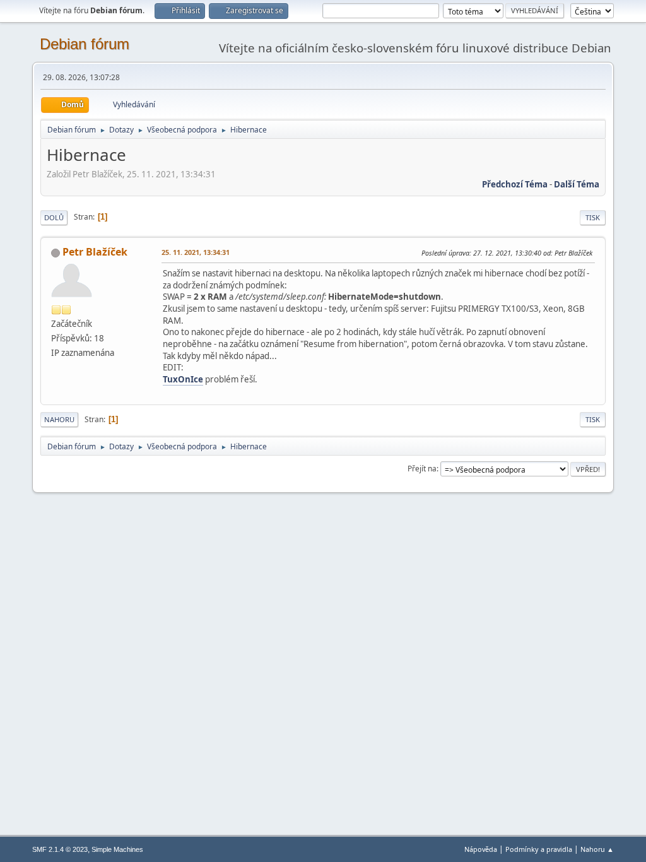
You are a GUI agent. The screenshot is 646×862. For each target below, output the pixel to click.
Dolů (54, 217)
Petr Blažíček (94, 252)
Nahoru (59, 419)
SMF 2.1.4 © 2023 (60, 849)
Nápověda (480, 849)
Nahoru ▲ (597, 849)
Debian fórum (84, 43)
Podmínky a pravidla (538, 849)
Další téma (576, 184)
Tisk (592, 217)
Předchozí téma (515, 184)
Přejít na (422, 468)
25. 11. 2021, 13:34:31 (196, 252)
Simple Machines (117, 849)
